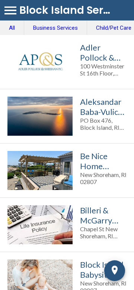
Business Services (55, 28)
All (12, 28)
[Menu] (10, 10)
